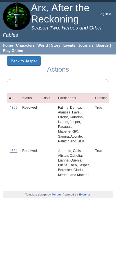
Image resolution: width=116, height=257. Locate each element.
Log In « (105, 14)
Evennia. (85, 194)
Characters (25, 45)
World (42, 45)
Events (69, 45)
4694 (13, 151)
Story (55, 45)
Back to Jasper (24, 61)
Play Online (13, 51)
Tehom (56, 194)
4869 (13, 108)
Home (8, 45)
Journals (85, 45)
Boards (102, 45)
